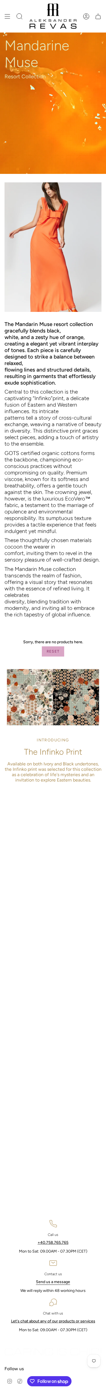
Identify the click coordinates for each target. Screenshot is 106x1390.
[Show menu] (7, 16)
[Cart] (98, 16)
